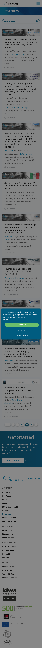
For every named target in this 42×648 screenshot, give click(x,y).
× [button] (37, 311)
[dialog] (21, 324)
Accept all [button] (21, 325)
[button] (21, 335)
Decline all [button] (21, 330)
